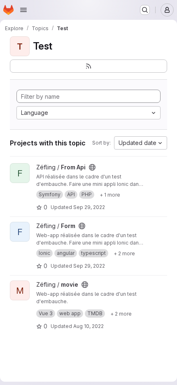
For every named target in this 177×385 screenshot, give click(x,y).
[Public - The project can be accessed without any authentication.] (92, 167)
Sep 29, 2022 (89, 207)
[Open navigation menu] (23, 10)
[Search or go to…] (145, 10)
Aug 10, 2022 (88, 326)
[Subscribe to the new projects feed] (88, 66)
